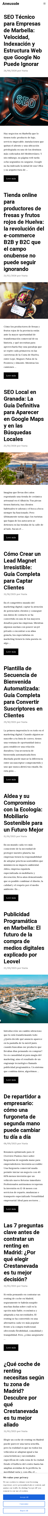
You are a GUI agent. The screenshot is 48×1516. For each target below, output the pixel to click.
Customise (24, 1504)
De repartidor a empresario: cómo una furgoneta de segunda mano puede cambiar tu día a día (22, 1117)
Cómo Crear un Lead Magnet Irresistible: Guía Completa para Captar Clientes (22, 571)
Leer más (11, 178)
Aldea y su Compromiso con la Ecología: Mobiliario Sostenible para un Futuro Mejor (23, 813)
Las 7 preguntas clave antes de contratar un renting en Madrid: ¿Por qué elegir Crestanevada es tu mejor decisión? (23, 1253)
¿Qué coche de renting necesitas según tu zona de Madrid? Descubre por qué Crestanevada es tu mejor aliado (24, 1394)
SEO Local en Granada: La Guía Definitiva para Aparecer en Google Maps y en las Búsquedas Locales (24, 415)
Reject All (24, 1511)
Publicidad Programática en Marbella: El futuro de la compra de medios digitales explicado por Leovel (24, 938)
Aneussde (10, 3)
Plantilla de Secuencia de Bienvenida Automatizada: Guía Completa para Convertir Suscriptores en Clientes (23, 692)
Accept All (24, 1497)
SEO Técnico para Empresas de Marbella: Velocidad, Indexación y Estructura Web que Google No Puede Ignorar (23, 40)
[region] (24, 1494)
